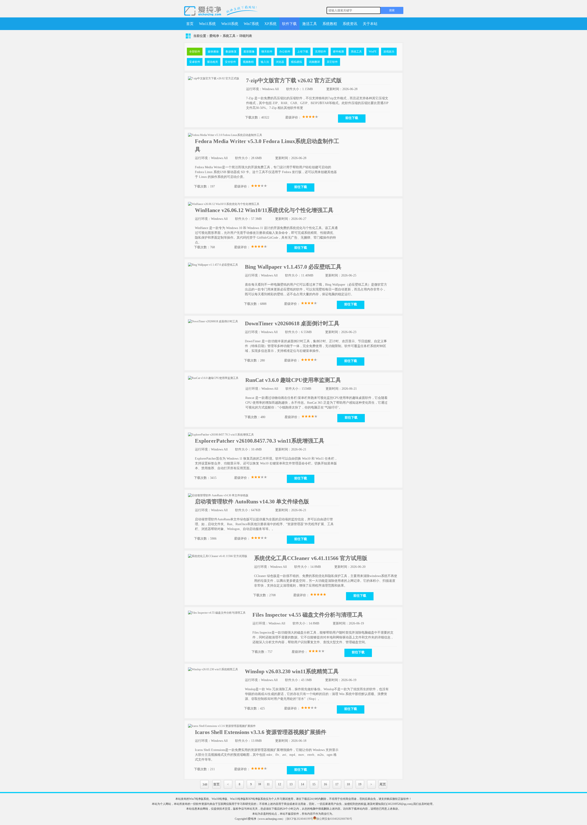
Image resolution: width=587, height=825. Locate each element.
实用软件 (320, 51)
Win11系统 (207, 24)
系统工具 (229, 36)
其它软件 (332, 61)
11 (268, 784)
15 (314, 784)
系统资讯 (350, 24)
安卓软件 (194, 61)
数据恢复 (231, 51)
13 (291, 784)
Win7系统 (251, 24)
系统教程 (329, 24)
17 (336, 784)
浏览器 (280, 61)
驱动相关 (212, 61)
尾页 (382, 784)
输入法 (265, 61)
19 (359, 784)
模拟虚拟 (296, 61)
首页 (190, 24)
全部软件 (194, 51)
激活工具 (309, 24)
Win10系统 (229, 24)
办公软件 (284, 51)
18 (348, 784)
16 (325, 784)
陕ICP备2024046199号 (300, 818)
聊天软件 (266, 51)
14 (302, 784)
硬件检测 (338, 51)
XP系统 (270, 24)
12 (279, 784)
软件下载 (289, 24)
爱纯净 (214, 36)
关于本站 (370, 24)
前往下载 (351, 118)
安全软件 (230, 61)
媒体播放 (213, 51)
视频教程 (248, 61)
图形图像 (249, 51)
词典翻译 (314, 61)
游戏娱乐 (388, 51)
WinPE (373, 51)
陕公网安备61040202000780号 (334, 818)
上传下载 (302, 51)
